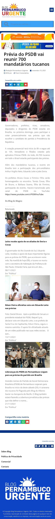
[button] (52, 10)
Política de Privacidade (11, 456)
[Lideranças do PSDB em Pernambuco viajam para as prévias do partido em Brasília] (27, 354)
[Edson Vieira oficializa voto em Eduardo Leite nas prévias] (27, 288)
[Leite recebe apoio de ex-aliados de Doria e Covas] (27, 224)
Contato (5, 466)
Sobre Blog (6, 451)
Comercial (5, 461)
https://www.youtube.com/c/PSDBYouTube (24, 194)
